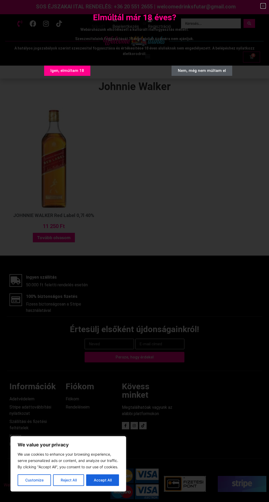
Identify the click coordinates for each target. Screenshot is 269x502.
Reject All (69, 480)
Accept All (103, 480)
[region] (68, 463)
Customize (34, 480)
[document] (134, 251)
